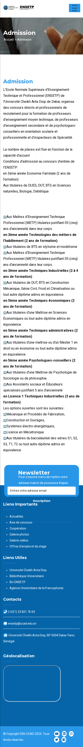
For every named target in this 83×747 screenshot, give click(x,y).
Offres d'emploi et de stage (28, 546)
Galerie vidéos (19, 540)
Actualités (16, 516)
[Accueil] (29, 8)
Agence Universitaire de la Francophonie (36, 588)
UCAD (30, 733)
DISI (22, 733)
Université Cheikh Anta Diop (28, 570)
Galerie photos (19, 534)
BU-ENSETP (18, 582)
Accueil (9, 39)
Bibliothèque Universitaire (27, 576)
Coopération (18, 528)
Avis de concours (21, 522)
